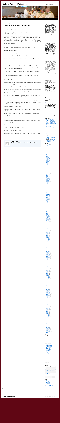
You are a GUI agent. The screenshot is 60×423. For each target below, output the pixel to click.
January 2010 (47, 316)
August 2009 (47, 321)
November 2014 (48, 255)
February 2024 (48, 158)
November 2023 (48, 161)
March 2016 (47, 238)
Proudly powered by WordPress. (50, 396)
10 (50, 369)
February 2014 (48, 264)
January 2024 (47, 159)
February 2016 (48, 239)
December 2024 (48, 149)
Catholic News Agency (49, 345)
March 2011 (47, 301)
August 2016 (47, 233)
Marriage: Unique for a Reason (50, 355)
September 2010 (48, 308)
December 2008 (48, 330)
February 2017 (48, 226)
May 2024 (47, 156)
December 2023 (48, 160)
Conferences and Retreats (11, 19)
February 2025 (48, 148)
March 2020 (47, 193)
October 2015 (47, 243)
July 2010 (47, 310)
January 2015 (47, 253)
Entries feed (47, 381)
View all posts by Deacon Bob (16, 143)
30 (48, 373)
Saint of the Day (48, 358)
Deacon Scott (47, 131)
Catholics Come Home (49, 346)
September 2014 (48, 257)
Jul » (47, 374)
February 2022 (48, 178)
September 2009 (48, 320)
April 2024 (47, 157)
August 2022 (47, 174)
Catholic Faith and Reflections (15, 4)
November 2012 (48, 280)
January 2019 (47, 205)
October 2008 (47, 332)
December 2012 (48, 279)
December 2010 (48, 305)
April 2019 (47, 203)
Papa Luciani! (34, 19)
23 (48, 372)
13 (55, 369)
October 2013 (47, 269)
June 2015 (47, 248)
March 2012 (47, 289)
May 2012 (47, 287)
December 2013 (48, 267)
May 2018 (47, 214)
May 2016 (47, 236)
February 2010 (48, 315)
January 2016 (47, 240)
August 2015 (47, 245)
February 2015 (48, 252)
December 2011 (48, 292)
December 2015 (48, 241)
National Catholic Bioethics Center (50, 357)
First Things (47, 352)
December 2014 (48, 254)
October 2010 (47, 307)
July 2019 (47, 200)
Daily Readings (48, 348)
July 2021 (47, 183)
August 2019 (47, 199)
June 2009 (47, 324)
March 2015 (47, 251)
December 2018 (48, 206)
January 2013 (47, 278)
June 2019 (47, 201)
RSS (46, 363)
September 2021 (48, 181)
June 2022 (47, 175)
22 (47, 372)
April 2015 (47, 250)
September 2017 (48, 221)
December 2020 (48, 188)
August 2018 (47, 211)
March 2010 (47, 314)
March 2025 (47, 147)
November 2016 (48, 230)
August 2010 (47, 309)
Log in (46, 380)
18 (52, 370)
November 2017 (48, 219)
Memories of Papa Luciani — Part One (10, 23)
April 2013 (47, 275)
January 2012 (47, 291)
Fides (46, 351)
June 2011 (47, 298)
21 (45, 372)
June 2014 (47, 260)
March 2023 (47, 167)
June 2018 (47, 213)
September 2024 (48, 153)
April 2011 (47, 300)
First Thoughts (48, 339)
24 (50, 372)
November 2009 (48, 318)
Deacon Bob (15, 26)
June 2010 (47, 311)
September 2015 (48, 244)
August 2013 (47, 271)
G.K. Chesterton (48, 354)
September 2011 (48, 295)
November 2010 (48, 306)
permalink (20, 148)
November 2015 (48, 242)
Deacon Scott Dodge (48, 338)
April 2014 (47, 262)
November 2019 (48, 196)
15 (47, 370)
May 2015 (47, 249)
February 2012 (48, 290)
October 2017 (47, 220)
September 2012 (48, 282)
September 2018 (48, 210)
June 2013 (47, 273)
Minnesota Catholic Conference (50, 356)
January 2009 (47, 329)
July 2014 (47, 259)
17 (50, 370)
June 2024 (47, 155)
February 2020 (48, 194)
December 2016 (48, 229)
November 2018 (48, 207)
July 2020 (47, 192)
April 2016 (47, 237)
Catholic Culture (48, 344)
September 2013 (48, 270)
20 (55, 370)
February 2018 (48, 216)
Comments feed (48, 382)
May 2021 (47, 185)
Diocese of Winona (48, 349)
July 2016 (47, 234)
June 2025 (47, 146)
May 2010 (47, 312)
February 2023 (48, 168)
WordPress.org (48, 383)
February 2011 (48, 302)
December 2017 (48, 218)
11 (52, 369)
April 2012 (47, 288)
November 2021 (48, 180)
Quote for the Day (38, 23)
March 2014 (47, 263)
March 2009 (47, 327)
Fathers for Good (48, 350)
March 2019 (47, 204)
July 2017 (47, 223)
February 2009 (48, 328)
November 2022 (48, 172)
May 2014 (47, 261)
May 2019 (47, 202)
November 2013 (48, 268)
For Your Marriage (48, 353)
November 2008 (48, 331)
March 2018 (47, 215)
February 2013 (48, 277)
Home (5, 19)
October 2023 (47, 162)
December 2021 (48, 179)
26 (53, 372)
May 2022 (47, 176)
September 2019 (48, 198)
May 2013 (47, 274)
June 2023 (47, 165)
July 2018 (47, 212)
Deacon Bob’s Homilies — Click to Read (24, 19)
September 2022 (48, 173)
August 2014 (47, 258)
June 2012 (47, 286)
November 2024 (48, 150)
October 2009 (47, 319)
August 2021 (47, 182)
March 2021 (47, 186)
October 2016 (47, 231)
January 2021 (47, 187)
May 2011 (47, 299)
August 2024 (47, 154)
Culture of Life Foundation (49, 347)
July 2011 (47, 297)
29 (47, 373)
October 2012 (47, 281)
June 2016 (47, 235)
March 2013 (47, 276)
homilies (12, 148)
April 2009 (47, 326)
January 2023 (47, 169)
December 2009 (48, 317)
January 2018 (47, 217)
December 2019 (48, 195)
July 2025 (47, 145)
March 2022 (47, 177)
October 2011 (47, 294)
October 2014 (47, 256)
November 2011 (48, 293)
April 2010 (47, 313)
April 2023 (47, 166)
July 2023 (47, 164)
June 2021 (47, 184)
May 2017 (47, 224)
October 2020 (47, 191)
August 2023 (47, 163)
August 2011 (47, 296)
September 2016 (48, 232)
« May (45, 374)
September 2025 (48, 144)
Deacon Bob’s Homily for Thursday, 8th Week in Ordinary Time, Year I (51, 137)
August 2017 (47, 222)
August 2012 (47, 283)
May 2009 (47, 325)
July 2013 (47, 272)
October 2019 (47, 197)
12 (53, 369)
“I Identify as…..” (52, 134)
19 (53, 370)
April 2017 (47, 225)
